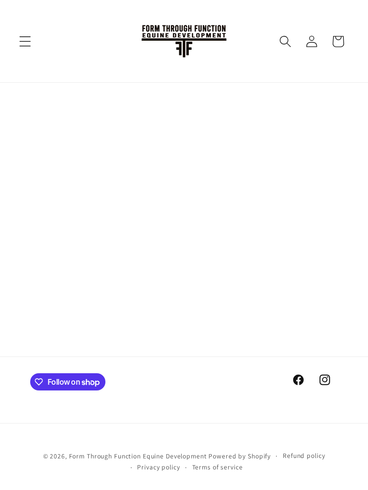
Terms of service (217, 467)
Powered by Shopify (239, 456)
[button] (25, 41)
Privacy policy (158, 467)
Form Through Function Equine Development (138, 456)
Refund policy (304, 455)
